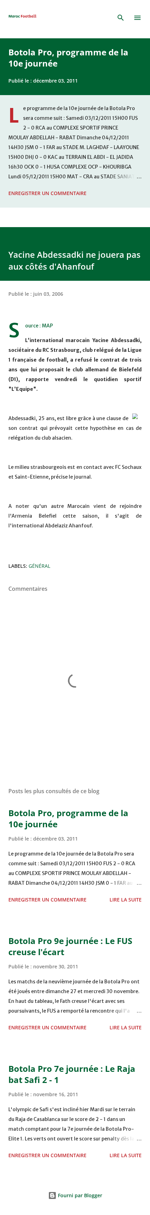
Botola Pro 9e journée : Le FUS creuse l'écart (70, 946)
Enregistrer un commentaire (47, 193)
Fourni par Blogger (79, 1195)
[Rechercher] (121, 18)
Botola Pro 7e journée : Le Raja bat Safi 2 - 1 (71, 1074)
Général (39, 566)
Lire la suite (126, 899)
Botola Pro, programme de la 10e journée (68, 57)
